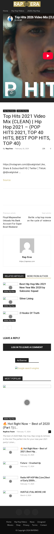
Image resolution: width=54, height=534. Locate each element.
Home (5, 11)
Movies (10, 525)
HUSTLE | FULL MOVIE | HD (33, 492)
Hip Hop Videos (17, 11)
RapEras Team (9, 431)
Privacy (26, 525)
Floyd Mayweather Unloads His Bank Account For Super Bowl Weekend (12, 222)
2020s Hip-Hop (33, 11)
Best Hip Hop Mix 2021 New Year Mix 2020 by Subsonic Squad (33, 287)
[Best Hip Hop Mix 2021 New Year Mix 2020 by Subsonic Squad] (10, 287)
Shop (18, 525)
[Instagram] (27, 512)
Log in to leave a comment (27, 347)
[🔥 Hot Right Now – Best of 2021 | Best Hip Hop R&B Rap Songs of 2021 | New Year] (10, 452)
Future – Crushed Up (30, 463)
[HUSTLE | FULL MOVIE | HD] (10, 496)
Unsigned (41, 522)
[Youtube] (35, 512)
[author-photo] (27, 253)
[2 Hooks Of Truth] (10, 316)
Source (7, 180)
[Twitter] (13, 155)
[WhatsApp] (27, 155)
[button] (5, 4)
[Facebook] (6, 155)
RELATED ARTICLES (14, 276)
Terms (35, 525)
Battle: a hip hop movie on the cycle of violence (39, 219)
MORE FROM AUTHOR (37, 276)
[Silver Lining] (10, 302)
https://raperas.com (27, 261)
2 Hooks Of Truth (29, 312)
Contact (43, 525)
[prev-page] (5, 328)
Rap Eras (9, 148)
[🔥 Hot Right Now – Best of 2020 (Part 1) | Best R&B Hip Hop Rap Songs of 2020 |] (27, 402)
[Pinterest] (20, 155)
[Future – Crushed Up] (10, 467)
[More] (34, 155)
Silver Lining (26, 298)
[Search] (50, 4)
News (32, 522)
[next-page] (10, 328)
